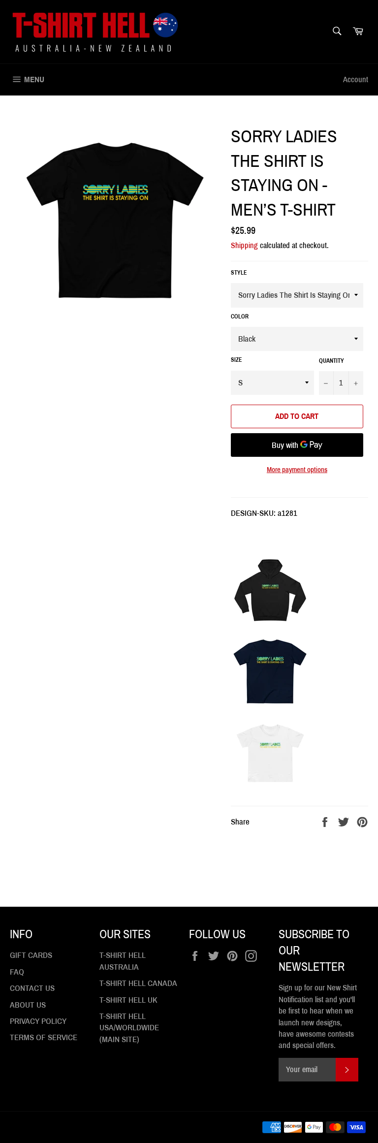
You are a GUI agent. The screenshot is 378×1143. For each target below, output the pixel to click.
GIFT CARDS (31, 955)
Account (355, 79)
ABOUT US (28, 1005)
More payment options (297, 470)
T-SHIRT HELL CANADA (138, 983)
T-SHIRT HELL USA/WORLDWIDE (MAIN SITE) (129, 1028)
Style (239, 272)
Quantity (331, 360)
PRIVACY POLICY (38, 1021)
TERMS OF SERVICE (43, 1037)
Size (236, 359)
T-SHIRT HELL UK (128, 1000)
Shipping (244, 245)
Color (240, 316)
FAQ (17, 972)
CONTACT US (32, 988)
